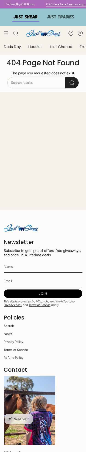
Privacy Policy (13, 305)
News (8, 334)
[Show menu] (6, 33)
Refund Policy (13, 358)
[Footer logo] (21, 228)
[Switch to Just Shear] (25, 17)
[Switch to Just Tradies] (60, 17)
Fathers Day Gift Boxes (18, 4)
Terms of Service (39, 305)
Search (9, 326)
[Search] (72, 82)
